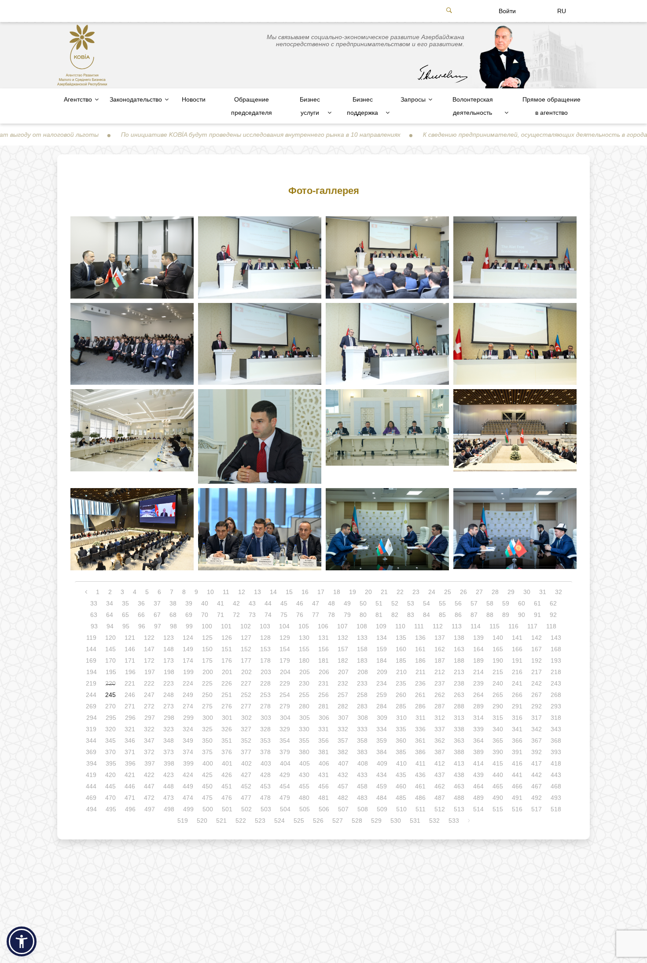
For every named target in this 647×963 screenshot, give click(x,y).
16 (305, 591)
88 (489, 614)
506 (324, 809)
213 (459, 671)
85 (442, 614)
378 (265, 751)
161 (420, 649)
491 (517, 797)
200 (207, 671)
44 (268, 603)
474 (188, 797)
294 (91, 717)
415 (498, 763)
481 (323, 797)
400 (207, 763)
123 (168, 637)
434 (381, 774)
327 (246, 729)
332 (343, 729)
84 (426, 614)
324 (188, 729)
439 (478, 774)
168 (556, 649)
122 (149, 637)
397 (149, 763)
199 (188, 671)
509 (382, 809)
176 (226, 660)
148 (168, 649)
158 (362, 649)
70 (204, 614)
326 (226, 729)
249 (188, 694)
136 (420, 637)
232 (343, 683)
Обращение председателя (251, 106)
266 (517, 694)
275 (207, 706)
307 (343, 717)
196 (130, 671)
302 (246, 717)
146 (130, 649)
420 (110, 774)
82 (394, 614)
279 (284, 706)
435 (401, 774)
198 (169, 671)
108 (362, 626)
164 (478, 649)
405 (304, 763)
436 (420, 774)
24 (431, 591)
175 (207, 660)
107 (342, 626)
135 (401, 637)
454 (284, 786)
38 (172, 603)
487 (439, 797)
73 (252, 614)
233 (362, 683)
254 (284, 694)
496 (130, 809)
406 (324, 763)
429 (284, 774)
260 (401, 694)
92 (553, 614)
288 (459, 706)
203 (266, 671)
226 (226, 683)
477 (246, 797)
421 (130, 774)
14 (273, 591)
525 (299, 820)
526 (318, 820)
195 (111, 671)
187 (439, 660)
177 (246, 660)
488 (459, 797)
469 (91, 797)
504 (285, 809)
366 (517, 740)
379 (284, 751)
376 (226, 751)
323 (168, 729)
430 (304, 774)
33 (93, 603)
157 (343, 649)
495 (111, 809)
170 (110, 660)
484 (381, 797)
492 (536, 797)
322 (149, 729)
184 (381, 660)
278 (265, 706)
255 (304, 694)
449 (188, 786)
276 (226, 706)
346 (130, 740)
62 (553, 603)
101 (226, 626)
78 (331, 614)
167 (536, 649)
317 (536, 717)
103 (265, 626)
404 (285, 763)
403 (266, 763)
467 (536, 786)
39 (188, 603)
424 (188, 774)
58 (489, 603)
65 (125, 614)
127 (246, 637)
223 (168, 683)
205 (304, 671)
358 (362, 740)
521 (221, 820)
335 (401, 729)
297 (149, 717)
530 (395, 820)
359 (381, 740)
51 (378, 603)
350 (207, 740)
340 (498, 729)
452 (246, 786)
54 (426, 603)
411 (420, 763)
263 (459, 694)
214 (478, 671)
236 (420, 683)
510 (401, 809)
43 (252, 603)
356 (323, 740)
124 (188, 637)
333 (362, 729)
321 (130, 729)
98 (173, 626)
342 (536, 729)
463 (459, 786)
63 (93, 614)
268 (556, 694)
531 (415, 820)
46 (299, 603)
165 (498, 649)
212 (439, 671)
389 (478, 751)
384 (381, 751)
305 (304, 717)
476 (226, 797)
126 (226, 637)
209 (382, 671)
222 (149, 683)
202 (246, 671)
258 (362, 694)
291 (517, 706)
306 (324, 717)
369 (91, 751)
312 (439, 717)
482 (343, 797)
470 (110, 797)
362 (439, 740)
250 (207, 694)
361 (420, 740)
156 (323, 649)
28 (495, 591)
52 (394, 603)
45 (283, 603)
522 (240, 820)
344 (91, 740)
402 (246, 763)
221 (130, 683)
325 (207, 729)
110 (400, 626)
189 (478, 660)
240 (498, 683)
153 (265, 649)
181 (323, 660)
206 (324, 671)
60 (521, 603)
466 (517, 786)
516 (517, 809)
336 (420, 729)
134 (381, 637)
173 (168, 660)
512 (439, 809)
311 (420, 717)
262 (439, 694)
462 (439, 786)
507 (343, 809)
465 (498, 786)
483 (362, 797)
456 (323, 786)
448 (168, 786)
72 (236, 614)
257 (343, 694)
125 (207, 637)
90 (521, 614)
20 (368, 591)
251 (226, 694)
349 (188, 740)
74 (268, 614)
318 (556, 717)
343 (556, 729)
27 (479, 591)
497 (149, 809)
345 (110, 740)
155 (304, 649)
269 (91, 706)
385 (401, 751)
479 (284, 797)
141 (517, 637)
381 (323, 751)
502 (246, 809)
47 (315, 603)
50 (363, 603)
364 (478, 740)
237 (439, 683)
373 (168, 751)
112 (438, 626)
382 (343, 751)
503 (266, 809)
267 (536, 694)
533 (453, 820)
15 (289, 591)
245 (110, 694)
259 (381, 694)
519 (182, 820)
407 (343, 763)
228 (265, 683)
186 (420, 660)
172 (149, 660)
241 (517, 683)
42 (236, 603)
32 (558, 591)
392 (536, 751)
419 (91, 774)
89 (505, 614)
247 (149, 694)
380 (304, 751)
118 (551, 626)
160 (401, 649)
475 (207, 797)
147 (149, 649)
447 (149, 786)
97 (157, 626)
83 (410, 614)
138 (459, 637)
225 (207, 683)
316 (517, 717)
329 (284, 729)
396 (130, 763)
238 (459, 683)
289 (478, 706)
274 (188, 706)
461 (420, 786)
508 (362, 809)
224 (188, 683)
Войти (507, 11)
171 (130, 660)
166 (517, 649)
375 (207, 751)
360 (401, 740)
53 (410, 603)
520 (202, 820)
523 (260, 820)
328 (265, 729)
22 (400, 591)
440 (498, 774)
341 (517, 729)
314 (478, 717)
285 (401, 706)
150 (207, 649)
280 (304, 706)
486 (420, 797)
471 (130, 797)
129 (284, 637)
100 (207, 626)
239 (478, 683)
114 (476, 626)
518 (556, 809)
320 (110, 729)
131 (323, 637)
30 (526, 591)
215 (498, 671)
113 (457, 626)
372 (149, 751)
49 (347, 603)
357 (343, 740)
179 (284, 660)
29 (511, 591)
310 (401, 717)
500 (207, 809)
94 (110, 626)
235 (401, 683)
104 (284, 626)
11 (226, 591)
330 (304, 729)
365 (498, 740)
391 (517, 751)
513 (459, 809)
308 (362, 717)
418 (556, 763)
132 (343, 637)
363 (459, 740)
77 (315, 614)
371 (130, 751)
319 (91, 729)
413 (459, 763)
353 (265, 740)
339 (478, 729)
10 (210, 591)
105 (303, 626)
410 (401, 763)
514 (478, 809)
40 (204, 603)
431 (323, 774)
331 (323, 729)
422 (149, 774)
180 (304, 660)
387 (439, 751)
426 (226, 774)
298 (169, 717)
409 (382, 763)
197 (149, 671)
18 (336, 591)
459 (381, 786)
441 (517, 774)
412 (439, 763)
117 (532, 626)
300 (207, 717)
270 (110, 706)
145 (110, 649)
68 (172, 614)
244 (91, 694)
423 (168, 774)
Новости (194, 99)
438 (459, 774)
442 (536, 774)
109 (381, 626)
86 (458, 614)
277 (246, 706)
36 (141, 603)
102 (245, 626)
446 (130, 786)
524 (279, 820)
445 (110, 786)
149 (188, 649)
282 (343, 706)
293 (556, 706)
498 (169, 809)
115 (494, 626)
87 (474, 614)
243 (556, 683)
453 (265, 786)
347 (149, 740)
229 (284, 683)
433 (362, 774)
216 (517, 671)
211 (420, 671)
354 (284, 740)
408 (362, 763)
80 (363, 614)
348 (168, 740)
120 (110, 637)
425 (207, 774)
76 (299, 614)
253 (265, 694)
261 (420, 694)
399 (188, 763)
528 (357, 820)
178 (265, 660)
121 (130, 637)
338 (459, 729)
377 (246, 751)
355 (304, 740)
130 (304, 637)
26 (463, 591)
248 (168, 694)
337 (439, 729)
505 (304, 809)
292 (536, 706)
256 (323, 694)
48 (331, 603)
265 (498, 694)
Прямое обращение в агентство (551, 106)
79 (347, 614)
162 (439, 649)
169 (91, 660)
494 (91, 809)
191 (517, 660)
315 (498, 717)
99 (189, 626)
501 (227, 809)
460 (401, 786)
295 (111, 717)
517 (536, 809)
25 (447, 591)
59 (505, 603)
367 (536, 740)
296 (130, 717)
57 (474, 603)
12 (241, 591)
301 (227, 717)
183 (362, 660)
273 (168, 706)
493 (556, 797)
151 (226, 649)
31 (542, 591)
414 (478, 763)
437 (439, 774)
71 (220, 614)
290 (498, 706)
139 (478, 637)
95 (125, 626)
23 (415, 591)
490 (498, 797)
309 (382, 717)
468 (556, 786)
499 (188, 809)
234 (381, 683)
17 (320, 591)
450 (207, 786)
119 (91, 637)
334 (381, 729)
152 (246, 649)
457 (343, 786)
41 (220, 603)
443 (556, 774)
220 (110, 683)
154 (284, 649)
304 (285, 717)
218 (556, 671)
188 (459, 660)
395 (111, 763)
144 (91, 649)
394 (91, 763)
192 (536, 660)
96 (141, 626)
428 (265, 774)
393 (556, 751)
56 (458, 603)
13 (257, 591)
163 (459, 649)
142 (536, 637)
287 (439, 706)
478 (265, 797)
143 (556, 637)
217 (536, 671)
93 (94, 626)
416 (517, 763)
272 (149, 706)
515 (498, 809)
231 (323, 683)
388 (459, 751)
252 (246, 694)
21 (384, 591)
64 (109, 614)
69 (188, 614)
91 (537, 614)
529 (376, 820)
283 (362, 706)
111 (419, 626)
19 (352, 591)
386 (420, 751)
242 (536, 683)
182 (343, 660)
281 (323, 706)
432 (343, 774)
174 (188, 660)
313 (459, 717)
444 (91, 786)
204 (285, 671)
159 (381, 649)
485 (401, 797)
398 (169, 763)
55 (442, 603)
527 (337, 820)
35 (125, 603)
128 (265, 637)
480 (304, 797)
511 (420, 809)
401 (227, 763)
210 (401, 671)
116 (513, 626)
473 (168, 797)
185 (401, 660)
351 (226, 740)
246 (130, 694)
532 (434, 820)
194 (91, 671)
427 (246, 774)
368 (556, 740)
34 (109, 603)
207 (343, 671)
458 (362, 786)
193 (556, 660)
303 (266, 717)
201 (227, 671)
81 (378, 614)
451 (226, 786)
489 (478, 797)
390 (498, 751)
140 (498, 637)
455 (304, 786)
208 (362, 671)
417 (536, 763)
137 (439, 637)
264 (478, 694)
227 (246, 683)
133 (362, 637)
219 (91, 683)
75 (283, 614)
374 (188, 751)
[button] (21, 941)
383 (362, 751)
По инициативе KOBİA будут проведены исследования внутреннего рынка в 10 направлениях (212, 134)
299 (188, 717)
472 (149, 797)
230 (304, 683)
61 (537, 603)
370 (110, 751)
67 (157, 614)
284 (381, 706)
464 (478, 786)
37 (157, 603)
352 (246, 740)
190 (498, 660)
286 (420, 706)
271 (130, 706)
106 (323, 626)
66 (141, 614)
